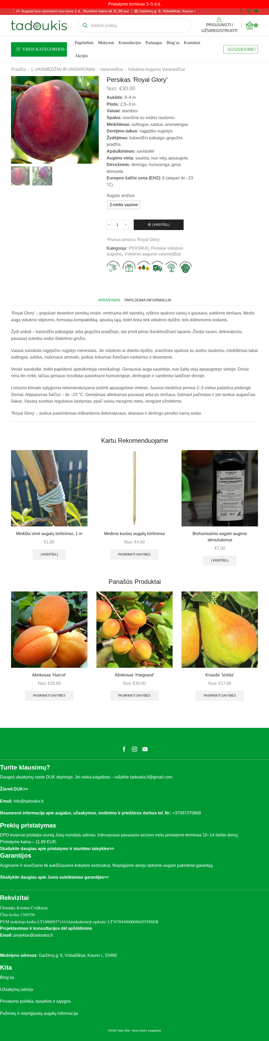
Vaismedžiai (111, 69)
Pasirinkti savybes (134, 554)
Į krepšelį (160, 225)
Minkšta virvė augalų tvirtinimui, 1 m (49, 533)
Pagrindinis (84, 42)
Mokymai (106, 42)
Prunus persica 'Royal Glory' (133, 239)
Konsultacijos (129, 42)
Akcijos (81, 56)
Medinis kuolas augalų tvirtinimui (134, 533)
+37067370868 (188, 813)
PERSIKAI (138, 248)
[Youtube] (256, 11)
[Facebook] (241, 11)
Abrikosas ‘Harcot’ (49, 675)
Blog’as (173, 42)
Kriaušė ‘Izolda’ (219, 675)
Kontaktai (192, 42)
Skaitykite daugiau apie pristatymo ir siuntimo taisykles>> (57, 848)
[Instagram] (249, 11)
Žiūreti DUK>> (14, 789)
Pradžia (18, 69)
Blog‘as (7, 977)
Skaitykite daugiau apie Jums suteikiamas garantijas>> (54, 877)
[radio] (124, 205)
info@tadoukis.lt (28, 801)
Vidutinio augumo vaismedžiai (156, 69)
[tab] (109, 300)
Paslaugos (154, 42)
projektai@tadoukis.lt (33, 935)
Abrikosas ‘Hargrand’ (134, 675)
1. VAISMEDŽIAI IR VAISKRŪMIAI (63, 69)
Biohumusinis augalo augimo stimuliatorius (220, 536)
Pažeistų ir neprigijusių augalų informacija (39, 1013)
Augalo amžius (120, 195)
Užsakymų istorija (16, 989)
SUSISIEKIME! (241, 49)
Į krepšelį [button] (49, 554)
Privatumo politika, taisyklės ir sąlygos (35, 1001)
